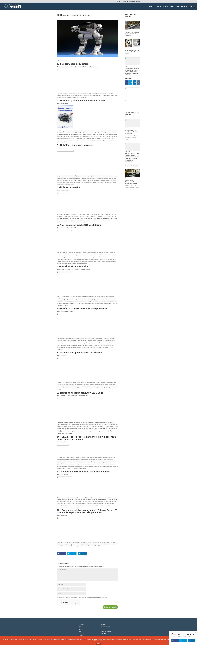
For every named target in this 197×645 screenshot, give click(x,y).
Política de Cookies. (98, 640)
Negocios (172, 6)
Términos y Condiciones (107, 629)
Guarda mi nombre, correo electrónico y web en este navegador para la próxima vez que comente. (83, 597)
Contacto (138, 1)
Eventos (192, 6)
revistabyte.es (65, 60)
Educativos (69, 17)
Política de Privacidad (106, 631)
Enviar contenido (131, 1)
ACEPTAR (98, 643)
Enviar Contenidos (105, 626)
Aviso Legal (103, 633)
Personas (151, 6)
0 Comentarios (76, 17)
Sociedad (165, 6)
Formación (184, 6)
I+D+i (177, 6)
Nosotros (124, 1)
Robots (157, 6)
